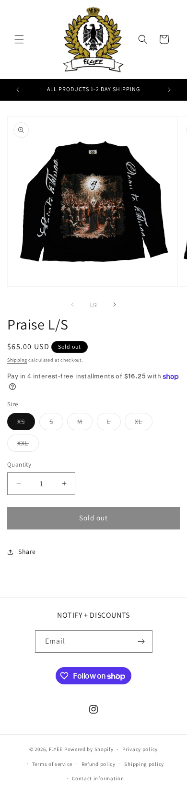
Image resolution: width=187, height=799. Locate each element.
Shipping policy (144, 764)
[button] (19, 39)
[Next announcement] (169, 89)
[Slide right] (114, 304)
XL (143, 423)
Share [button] (27, 551)
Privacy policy (140, 749)
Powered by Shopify (89, 749)
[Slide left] (72, 304)
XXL (28, 445)
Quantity (19, 464)
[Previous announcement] (17, 89)
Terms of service (52, 764)
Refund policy (99, 764)
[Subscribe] (141, 641)
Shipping (17, 360)
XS (26, 423)
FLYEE (56, 749)
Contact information (98, 778)
